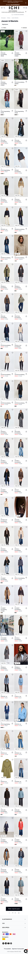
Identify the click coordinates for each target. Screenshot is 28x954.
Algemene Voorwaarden (18, 948)
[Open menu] (1, 7)
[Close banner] (26, 3)
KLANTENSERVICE (7, 919)
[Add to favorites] (12, 31)
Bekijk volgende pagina (14, 908)
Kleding (8, 17)
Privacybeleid (7, 948)
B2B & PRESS (5, 927)
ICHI (3, 923)
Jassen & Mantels (15, 17)
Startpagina (3, 17)
